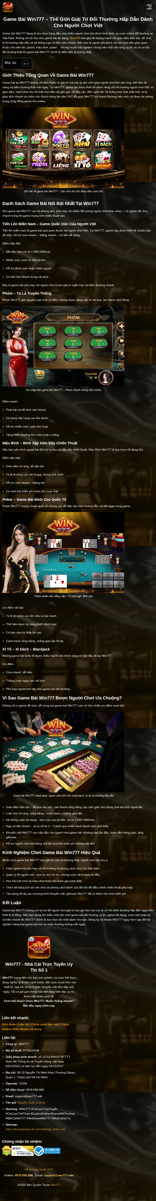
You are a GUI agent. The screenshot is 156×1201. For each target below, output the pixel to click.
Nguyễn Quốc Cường (31, 1102)
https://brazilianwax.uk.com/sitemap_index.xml (35, 1129)
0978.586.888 (24, 1175)
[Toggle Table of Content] (23, 63)
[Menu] (149, 7)
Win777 (56, 1184)
